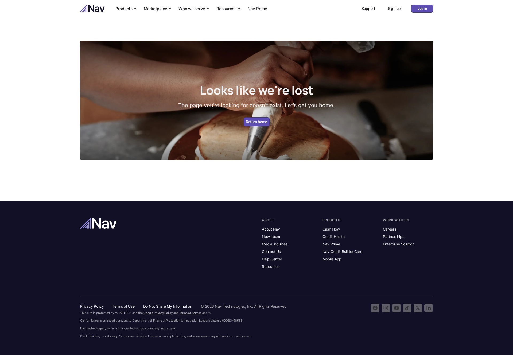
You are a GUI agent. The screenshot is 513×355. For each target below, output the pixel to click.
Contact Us (271, 251)
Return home (256, 121)
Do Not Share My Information (167, 306)
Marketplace (155, 8)
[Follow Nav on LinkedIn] (428, 308)
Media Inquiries (274, 244)
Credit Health (333, 236)
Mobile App (332, 259)
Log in (422, 8)
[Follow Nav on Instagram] (386, 308)
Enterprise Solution (398, 244)
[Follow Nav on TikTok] (407, 308)
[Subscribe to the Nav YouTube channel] (396, 308)
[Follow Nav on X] (418, 308)
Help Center (272, 259)
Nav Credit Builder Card (342, 251)
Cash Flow (331, 229)
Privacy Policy (92, 306)
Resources (226, 8)
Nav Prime (257, 8)
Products (124, 8)
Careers (389, 229)
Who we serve (191, 8)
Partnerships (393, 236)
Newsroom (271, 236)
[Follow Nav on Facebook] (375, 308)
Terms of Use (123, 306)
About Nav (271, 229)
